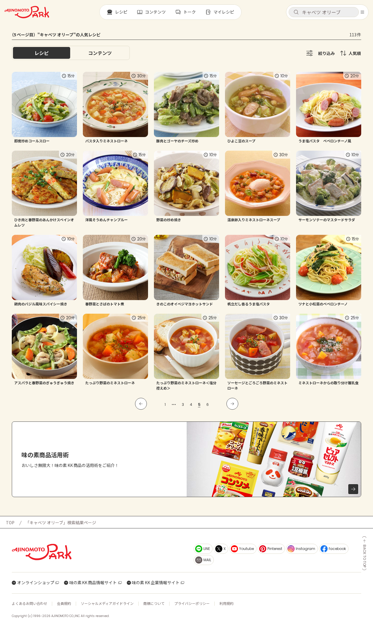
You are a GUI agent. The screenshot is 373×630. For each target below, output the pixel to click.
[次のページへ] (232, 404)
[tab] (100, 53)
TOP (10, 522)
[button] (324, 12)
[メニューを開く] (362, 12)
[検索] (296, 12)
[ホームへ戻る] (26, 12)
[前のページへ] (141, 404)
